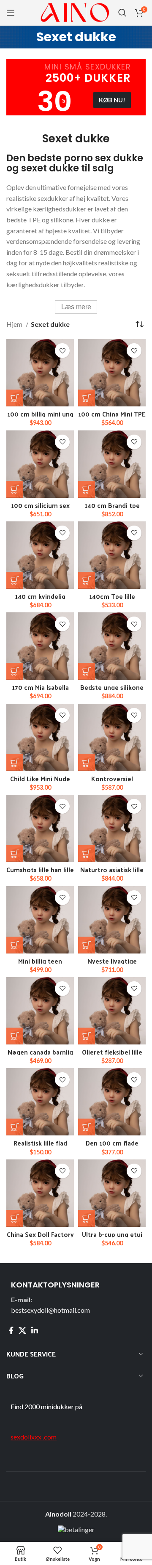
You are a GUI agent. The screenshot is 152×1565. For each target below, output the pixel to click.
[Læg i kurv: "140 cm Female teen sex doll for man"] (14, 580)
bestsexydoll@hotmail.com (50, 1310)
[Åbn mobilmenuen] (10, 12)
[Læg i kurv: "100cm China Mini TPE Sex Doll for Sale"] (86, 398)
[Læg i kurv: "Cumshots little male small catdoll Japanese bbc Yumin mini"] (14, 853)
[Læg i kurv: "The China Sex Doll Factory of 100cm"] (14, 1218)
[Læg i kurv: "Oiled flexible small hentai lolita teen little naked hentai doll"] (86, 1036)
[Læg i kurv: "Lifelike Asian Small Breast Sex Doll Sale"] (86, 853)
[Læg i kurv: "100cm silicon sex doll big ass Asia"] (14, 489)
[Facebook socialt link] (11, 1330)
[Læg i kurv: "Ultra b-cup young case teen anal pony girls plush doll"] (86, 1218)
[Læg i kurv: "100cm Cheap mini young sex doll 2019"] (14, 398)
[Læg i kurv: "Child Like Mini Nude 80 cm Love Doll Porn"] (14, 762)
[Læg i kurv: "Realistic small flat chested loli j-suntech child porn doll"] (14, 1127)
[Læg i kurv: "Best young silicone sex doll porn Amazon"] (86, 671)
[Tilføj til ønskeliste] (62, 350)
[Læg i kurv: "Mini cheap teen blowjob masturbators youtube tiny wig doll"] (14, 945)
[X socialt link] (22, 1330)
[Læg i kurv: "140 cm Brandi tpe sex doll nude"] (86, 489)
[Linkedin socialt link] (35, 1330)
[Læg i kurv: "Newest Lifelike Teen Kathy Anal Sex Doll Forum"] (86, 945)
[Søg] (122, 12)
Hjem (15, 324)
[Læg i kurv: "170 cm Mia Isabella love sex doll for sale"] (14, 671)
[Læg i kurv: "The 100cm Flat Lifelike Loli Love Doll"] (86, 1127)
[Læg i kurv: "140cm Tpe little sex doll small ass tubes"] (86, 580)
